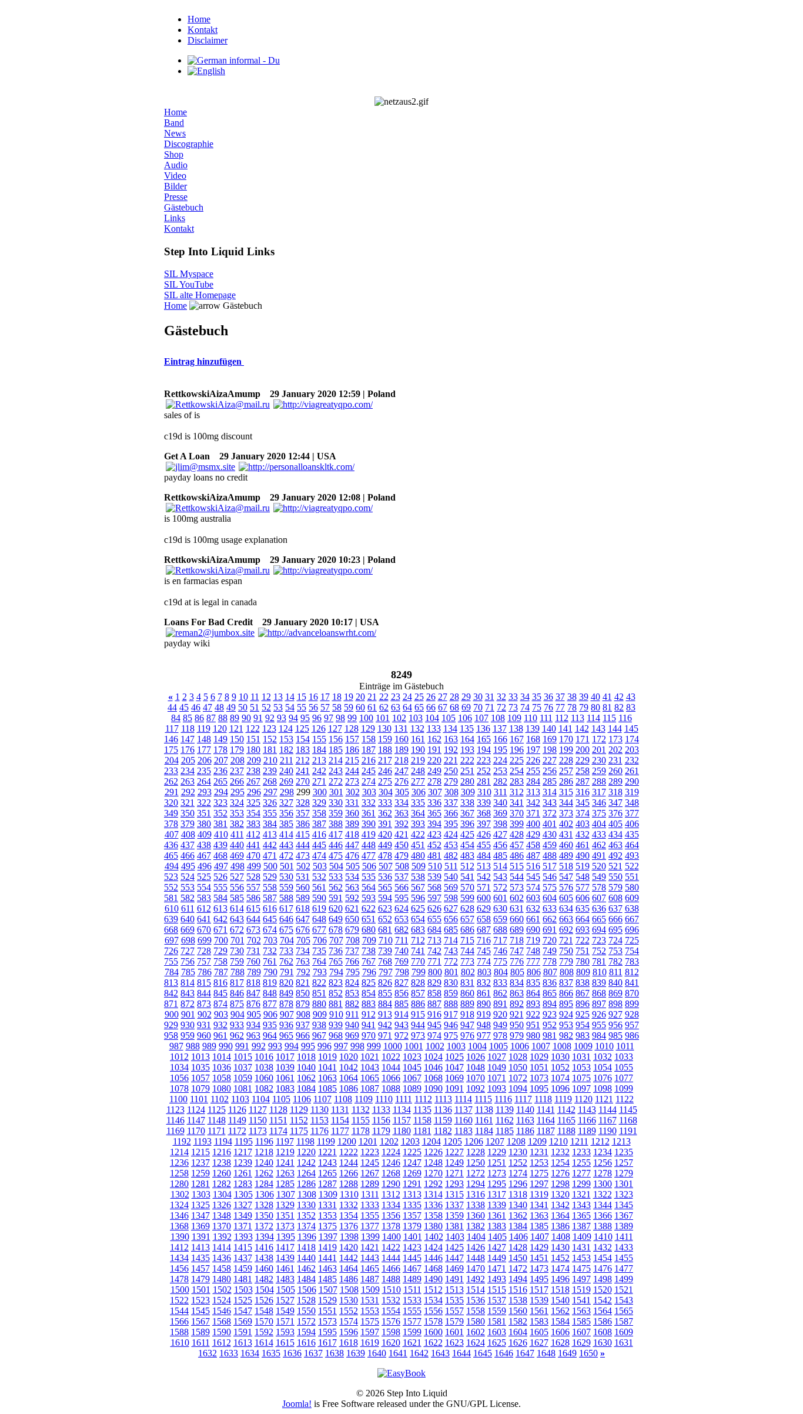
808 (567, 972)
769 (401, 961)
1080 (221, 1088)
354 (253, 813)
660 (517, 919)
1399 (370, 1237)
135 (467, 728)
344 (566, 803)
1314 (433, 1194)
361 (369, 813)
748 (533, 951)
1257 (623, 1163)
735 (319, 951)
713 (434, 940)
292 (188, 792)
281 (484, 781)
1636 (292, 1353)
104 (432, 718)
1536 (475, 1300)
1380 (433, 1226)
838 (583, 983)
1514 (475, 1290)
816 (220, 983)
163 (451, 739)
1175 (299, 1131)
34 (525, 697)
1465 (369, 1268)
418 (352, 834)
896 (583, 1004)
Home (199, 19)
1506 (306, 1290)
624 (401, 908)
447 (352, 845)
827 (401, 983)
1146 (175, 1120)
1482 (264, 1279)
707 (336, 940)
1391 (201, 1237)
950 (517, 1025)
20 (360, 697)
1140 (525, 1110)
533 (336, 877)
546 (550, 877)
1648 (546, 1353)
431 (566, 834)
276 (401, 781)
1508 (349, 1290)
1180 (402, 1131)
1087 (369, 1088)
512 (467, 866)
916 (434, 1014)
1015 (242, 1057)
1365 (581, 1215)
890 (484, 1004)
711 (402, 940)
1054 (602, 1067)
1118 (543, 1099)
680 (369, 930)
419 (369, 834)
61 (372, 707)
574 (533, 887)
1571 (285, 1321)
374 (583, 813)
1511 (412, 1290)
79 (583, 707)
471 (270, 856)
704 (287, 940)
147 (187, 739)
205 (188, 760)
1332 (348, 1205)
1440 (306, 1258)
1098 (602, 1088)
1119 (563, 1099)
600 (484, 898)
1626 (517, 1343)
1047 (454, 1067)
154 (303, 739)
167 (517, 739)
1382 (475, 1226)
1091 (454, 1088)
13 (278, 697)
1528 (306, 1300)
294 (221, 792)
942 (385, 1025)
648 (319, 919)
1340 (517, 1205)
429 (533, 834)
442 (270, 845)
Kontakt (203, 30)
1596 (348, 1332)
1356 (391, 1215)
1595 (327, 1332)
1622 (433, 1343)
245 (369, 771)
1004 (477, 1046)
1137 (463, 1110)
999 (374, 1046)
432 (583, 834)
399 (517, 824)
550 (615, 877)
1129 (299, 1110)
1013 (200, 1057)
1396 (306, 1237)
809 (583, 972)
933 (237, 1025)
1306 (264, 1194)
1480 (221, 1279)
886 (418, 1004)
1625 (496, 1343)
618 (303, 908)
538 (418, 877)
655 (434, 919)
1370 (221, 1226)
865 (550, 993)
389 (352, 824)
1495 (539, 1279)
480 (418, 856)
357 (303, 813)
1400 (391, 1237)
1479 (200, 1279)
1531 (369, 1300)
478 (385, 856)
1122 (624, 1099)
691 (550, 930)
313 (533, 792)
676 (303, 930)
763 (303, 961)
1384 (517, 1226)
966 (303, 1036)
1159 (443, 1120)
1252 (517, 1163)
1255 (581, 1163)
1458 (221, 1268)
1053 (581, 1067)
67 (442, 707)
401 (550, 824)
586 (253, 898)
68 (454, 707)
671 (220, 930)
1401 (412, 1237)
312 (517, 792)
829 (434, 983)
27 (442, 697)
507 (386, 866)
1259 (200, 1173)
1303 (201, 1194)
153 (286, 739)
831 (467, 983)
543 (500, 877)
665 (599, 919)
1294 (475, 1184)
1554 (391, 1311)
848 (270, 993)
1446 (433, 1258)
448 (369, 845)
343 (550, 803)
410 (221, 834)
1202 (389, 1141)
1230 (517, 1152)
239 (270, 771)
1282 (221, 1184)
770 (418, 961)
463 (615, 845)
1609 (623, 1332)
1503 (243, 1290)
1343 (581, 1205)
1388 (602, 1226)
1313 (412, 1194)
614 (237, 908)
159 (385, 739)
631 (517, 908)
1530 (348, 1300)
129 (368, 728)
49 (231, 707)
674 (270, 930)
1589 (200, 1332)
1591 (242, 1332)
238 (253, 771)
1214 (179, 1152)
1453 (581, 1258)
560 (303, 887)
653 (401, 919)
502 (303, 866)
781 (599, 961)
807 (550, 972)
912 (369, 1014)
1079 (200, 1088)
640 (187, 919)
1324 (179, 1205)
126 (319, 728)
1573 (327, 1321)
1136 (443, 1110)
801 (451, 972)
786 (205, 972)
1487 (369, 1279)
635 (583, 908)
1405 (497, 1237)
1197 (285, 1141)
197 (533, 750)
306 (418, 792)
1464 (348, 1268)
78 (572, 707)
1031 (581, 1057)
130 (384, 728)
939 (336, 1025)
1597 (369, 1332)
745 (484, 951)
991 (242, 1046)
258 (583, 771)
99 (352, 718)
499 (254, 866)
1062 (306, 1078)
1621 (412, 1343)
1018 (306, 1057)
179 (237, 750)
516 (533, 866)
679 (352, 930)
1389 (623, 1226)
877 (270, 1004)
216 (369, 760)
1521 (623, 1290)
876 (253, 1004)
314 (550, 792)
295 (237, 792)
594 (385, 898)
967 (319, 1036)
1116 (503, 1099)
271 (319, 781)
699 (205, 940)
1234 (602, 1152)
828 (418, 983)
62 (384, 707)
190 (418, 750)
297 (270, 792)
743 (451, 951)
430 (550, 834)
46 (195, 707)
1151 (278, 1120)
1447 (454, 1258)
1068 (433, 1078)
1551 (327, 1311)
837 (566, 983)
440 (237, 845)
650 (352, 919)
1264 (306, 1173)
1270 (433, 1173)
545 (533, 877)
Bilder (175, 186)
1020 (348, 1057)
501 (287, 866)
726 (171, 951)
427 (500, 834)
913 (385, 1014)
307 (435, 792)
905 (254, 1014)
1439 (285, 1258)
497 (221, 866)
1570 (264, 1321)
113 (577, 718)
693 (583, 930)
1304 (222, 1194)
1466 (391, 1268)
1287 (327, 1184)
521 (615, 866)
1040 (306, 1067)
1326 (221, 1205)
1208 (516, 1141)
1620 (391, 1343)
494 (172, 866)
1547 (242, 1311)
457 (517, 845)
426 (484, 834)
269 (286, 781)
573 (517, 887)
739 (385, 951)
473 (303, 856)
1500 (179, 1290)
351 (204, 813)
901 (188, 1014)
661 (533, 919)
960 (204, 1036)
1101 (199, 1099)
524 (187, 877)
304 (386, 792)
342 (533, 803)
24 (407, 697)
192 (451, 750)
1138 (484, 1110)
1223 (369, 1152)
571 (484, 887)
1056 (179, 1078)
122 (253, 728)
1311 (370, 1194)
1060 (264, 1078)
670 (204, 930)
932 (220, 1025)
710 (386, 940)
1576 (391, 1321)
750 (566, 951)
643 (237, 919)
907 (287, 1014)
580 (632, 887)
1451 (539, 1258)
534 (352, 877)
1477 (623, 1268)
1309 (328, 1194)
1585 (581, 1321)
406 (632, 824)
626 (434, 908)
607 (599, 898)
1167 (607, 1120)
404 (599, 824)
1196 (264, 1141)
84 (175, 718)
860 (467, 993)
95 (305, 718)
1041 (327, 1067)
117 (172, 728)
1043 (369, 1067)
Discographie (188, 144)
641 (204, 919)
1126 (237, 1110)
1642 (419, 1353)
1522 (179, 1300)
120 (220, 728)
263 (187, 781)
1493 (496, 1279)
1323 (623, 1194)
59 (348, 707)
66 (431, 707)
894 (550, 1004)
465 (171, 856)
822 (319, 983)
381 (220, 824)
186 (352, 750)
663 (566, 919)
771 (434, 961)
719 (533, 940)
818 (253, 983)
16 (313, 697)
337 (451, 803)
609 (632, 898)
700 (221, 940)
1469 (454, 1268)
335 (418, 803)
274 (369, 781)
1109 (363, 1099)
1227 (454, 1152)
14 (290, 697)
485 (500, 856)
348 (632, 803)
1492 (475, 1279)
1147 (196, 1120)
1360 (475, 1215)
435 (632, 834)
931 (204, 1025)
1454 (602, 1258)
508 (402, 866)
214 (336, 760)
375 (599, 813)
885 (401, 1004)
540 (451, 877)
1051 (539, 1067)
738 (369, 951)
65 (419, 707)
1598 (391, 1332)
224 (500, 760)
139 (533, 728)
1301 (623, 1184)
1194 (223, 1141)
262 (171, 781)
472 (286, 856)
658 (484, 919)
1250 (475, 1163)
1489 (412, 1279)
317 (599, 792)
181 (270, 750)
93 (281, 718)
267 (253, 781)
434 (615, 834)
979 (517, 1036)
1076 (602, 1078)
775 (500, 961)
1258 (179, 1173)
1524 (221, 1300)
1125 (217, 1110)
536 (385, 877)
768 (385, 961)
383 (253, 824)
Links (174, 218)
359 (336, 813)
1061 (285, 1078)
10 (243, 697)
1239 (242, 1163)
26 (431, 697)
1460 (264, 1268)
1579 (454, 1321)
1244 (348, 1163)
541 (467, 877)
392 (401, 824)
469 (237, 856)
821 (303, 983)
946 (451, 1025)
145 (631, 728)
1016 (264, 1057)
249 (434, 771)
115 (609, 718)
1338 (475, 1205)
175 (171, 750)
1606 (560, 1332)
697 (172, 940)
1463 (327, 1268)
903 (221, 1014)
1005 (498, 1046)
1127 (258, 1110)
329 (319, 803)
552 (171, 887)
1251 (496, 1163)
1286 (306, 1184)
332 (369, 803)
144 (615, 728)
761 (270, 961)
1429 (539, 1247)
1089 (412, 1088)
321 (187, 803)
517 (550, 866)
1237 (200, 1163)
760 (253, 961)
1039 (285, 1067)
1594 (306, 1332)
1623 (454, 1343)
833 (500, 983)
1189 (587, 1131)
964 (270, 1036)
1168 (628, 1120)
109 (514, 718)
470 (253, 856)
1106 (302, 1099)
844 (204, 993)
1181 (422, 1131)
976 (467, 1036)
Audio (176, 165)
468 (220, 856)
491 (599, 856)
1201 (368, 1141)
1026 (475, 1057)
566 (401, 887)
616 (270, 908)
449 (385, 845)
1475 (581, 1268)
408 (188, 834)
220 (434, 760)
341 (517, 803)
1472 (517, 1268)
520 (599, 866)
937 (303, 1025)
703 (270, 940)
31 (489, 697)
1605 (539, 1332)
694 (599, 930)
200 (583, 750)
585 (237, 898)
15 (301, 697)
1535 (454, 1300)
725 (632, 940)
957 (632, 1025)
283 (517, 781)
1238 (221, 1163)
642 (220, 919)
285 (550, 781)
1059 (242, 1078)
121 (236, 728)
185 (336, 750)
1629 (581, 1343)
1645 (482, 1353)
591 (336, 898)
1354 (348, 1215)
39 (583, 697)
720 (550, 940)
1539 (539, 1300)
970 (369, 1036)
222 (467, 760)
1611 (201, 1343)
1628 (560, 1343)
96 (317, 718)
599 (467, 898)
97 (328, 718)
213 (319, 760)
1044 (391, 1067)
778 (550, 961)
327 (286, 803)
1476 (602, 1268)
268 (270, 781)
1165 (566, 1120)
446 (336, 845)
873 (204, 1004)
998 (357, 1046)
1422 (391, 1247)
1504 (264, 1290)
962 (237, 1036)
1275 (539, 1173)
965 (286, 1036)
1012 (179, 1057)
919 (484, 1014)
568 (434, 887)
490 (583, 856)
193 (467, 750)
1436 (221, 1258)
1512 (433, 1290)
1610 (179, 1343)
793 (320, 972)
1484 (306, 1279)
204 (172, 760)
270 (303, 781)
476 (352, 856)
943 (401, 1025)
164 (467, 739)
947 (467, 1025)
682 (401, 930)
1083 (285, 1088)
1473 (539, 1268)
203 (632, 750)
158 (369, 739)
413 (270, 834)
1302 (179, 1194)
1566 (179, 1321)
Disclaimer (207, 40)
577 (583, 887)
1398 (349, 1237)
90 (246, 718)
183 (303, 750)
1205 (452, 1141)
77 (560, 707)
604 (550, 898)
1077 (623, 1078)
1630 (602, 1343)
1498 (602, 1279)
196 (517, 750)
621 (352, 908)
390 (369, 824)
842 (171, 993)
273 (352, 781)
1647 (525, 1353)
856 (401, 993)
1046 (433, 1067)
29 (466, 697)
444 (303, 845)
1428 (517, 1247)
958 (171, 1036)
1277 (581, 1173)
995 (308, 1046)
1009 (583, 1046)
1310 (349, 1194)
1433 (623, 1247)
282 (500, 781)
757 (204, 961)
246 (385, 771)
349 (171, 813)
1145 (628, 1110)
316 (583, 792)
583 (204, 898)
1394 (264, 1237)
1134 (402, 1110)
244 (352, 771)
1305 (243, 1194)
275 (385, 781)
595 (401, 898)
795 (353, 972)
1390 (179, 1237)
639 (171, 919)
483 (467, 856)
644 (253, 919)
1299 (581, 1184)
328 (303, 803)
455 (484, 845)
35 (536, 697)
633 (550, 908)
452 (434, 845)
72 (501, 707)
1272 (475, 1173)
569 (451, 887)
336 (434, 803)
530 (286, 877)
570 (467, 887)
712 (418, 940)
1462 (306, 1268)
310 (484, 792)
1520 (602, 1290)
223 (484, 760)
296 (254, 792)
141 (565, 728)
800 (435, 972)
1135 (422, 1110)
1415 (242, 1247)
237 (237, 771)
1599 (412, 1332)
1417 (285, 1247)
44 (172, 707)
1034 (179, 1067)
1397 (328, 1237)
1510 (391, 1290)
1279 (623, 1173)
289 (615, 781)
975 (451, 1036)
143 (598, 728)
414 (286, 834)
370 (517, 813)
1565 (623, 1311)
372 (550, 813)
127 (335, 728)
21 (372, 697)
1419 (327, 1247)
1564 (602, 1311)
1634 (249, 1353)
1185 (505, 1131)
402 (566, 824)
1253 (539, 1163)
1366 (602, 1215)
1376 (348, 1226)
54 (290, 707)
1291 (412, 1184)
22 (384, 697)
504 (336, 866)
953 (566, 1025)
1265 (327, 1173)
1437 (242, 1258)
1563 (581, 1311)
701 (237, 940)
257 (566, 771)
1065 (369, 1078)
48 (219, 707)
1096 (560, 1088)
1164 (546, 1120)
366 (451, 813)
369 (500, 813)
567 (418, 887)
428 (517, 834)
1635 (271, 1353)
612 (204, 908)
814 (187, 983)
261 (632, 771)
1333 (369, 1205)
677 (319, 930)
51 (254, 707)
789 (254, 972)
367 (467, 813)
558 (270, 887)
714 (451, 940)
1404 (476, 1237)
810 (600, 972)
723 (599, 940)
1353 (327, 1215)
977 (484, 1036)
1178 (361, 1131)
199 (566, 750)
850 (303, 993)
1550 (306, 1311)
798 (402, 972)
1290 (391, 1184)
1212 (600, 1141)
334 (401, 803)
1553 (369, 1311)
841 (632, 983)
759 (237, 961)
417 (336, 834)
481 (434, 856)
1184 (484, 1131)
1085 (327, 1088)
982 (566, 1036)
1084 (306, 1088)
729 (220, 951)
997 (341, 1046)
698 (188, 940)
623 (385, 908)
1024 (433, 1057)
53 (278, 707)
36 (548, 697)
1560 (517, 1311)
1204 (431, 1141)
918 (467, 1014)
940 (352, 1025)
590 (319, 898)
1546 (221, 1311)
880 (319, 1004)
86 (199, 718)
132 (417, 728)
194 (484, 750)
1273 (496, 1173)
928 (632, 1014)
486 (517, 856)
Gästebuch (183, 207)
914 (401, 1014)
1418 (306, 1247)
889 (467, 1004)
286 (566, 781)
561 (319, 887)
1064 (348, 1078)
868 (599, 993)
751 (583, 951)
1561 (539, 1311)
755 (171, 961)
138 (516, 728)
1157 (402, 1120)
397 (484, 824)
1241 (285, 1163)
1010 (604, 1046)
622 (369, 908)
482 (451, 856)
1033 (623, 1057)
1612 (221, 1343)
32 (501, 697)
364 (418, 813)
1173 (258, 1131)
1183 (463, 1131)
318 (615, 792)
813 (171, 983)
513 (484, 866)
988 (193, 1046)
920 (500, 1014)
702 (254, 940)
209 (254, 760)
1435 (200, 1258)
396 (467, 824)
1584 (560, 1321)
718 (517, 940)
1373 (285, 1226)
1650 (588, 1353)
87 (211, 718)
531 (303, 877)
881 (336, 1004)
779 (566, 961)
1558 (475, 1311)
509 (418, 866)
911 (352, 1014)
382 (237, 824)
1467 (412, 1268)
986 (632, 1036)
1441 (327, 1258)
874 (220, 1004)
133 (434, 728)
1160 (463, 1120)
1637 (313, 1353)
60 (360, 707)
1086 (348, 1088)
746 (500, 951)
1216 (221, 1152)
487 (533, 856)
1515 (496, 1290)
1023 (412, 1057)
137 (500, 728)
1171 (217, 1131)
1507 (328, 1290)
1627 (539, 1343)
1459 (242, 1268)
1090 (433, 1088)
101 (383, 718)
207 (221, 760)
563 (352, 887)
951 (533, 1025)
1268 (391, 1173)
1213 (621, 1141)
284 (533, 781)
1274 (517, 1173)
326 (270, 803)
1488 (391, 1279)
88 (222, 718)
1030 (560, 1057)
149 (220, 739)
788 (237, 972)
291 (172, 792)
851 (319, 993)
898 (615, 1004)
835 (533, 983)
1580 (475, 1321)
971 (385, 1036)
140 (549, 728)
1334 (391, 1205)
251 (467, 771)
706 (320, 940)
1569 (242, 1321)
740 (401, 951)
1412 (179, 1247)
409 (205, 834)
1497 (581, 1279)
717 (500, 940)
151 (253, 739)
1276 (560, 1173)
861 (484, 993)
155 (319, 739)
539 (434, 877)
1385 (539, 1226)
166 (500, 739)
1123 (175, 1110)
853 (352, 993)
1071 (496, 1078)
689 (517, 930)
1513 (454, 1290)
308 (451, 792)
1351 (285, 1215)
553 (187, 887)
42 (619, 697)
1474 (560, 1268)
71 (489, 707)
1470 (475, 1268)
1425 (454, 1247)
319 (632, 792)
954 (583, 1025)
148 (204, 739)
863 (517, 993)
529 (270, 877)
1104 (261, 1099)
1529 (327, 1300)
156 (336, 739)
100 (366, 718)
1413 (200, 1247)
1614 (264, 1343)
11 (254, 697)
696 (632, 930)
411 (237, 834)
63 (395, 707)
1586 (602, 1321)
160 (401, 739)
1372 (264, 1226)
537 (401, 877)
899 (632, 1004)
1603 (496, 1332)
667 (632, 919)
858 (434, 993)
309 (468, 792)
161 (418, 739)
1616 (306, 1343)
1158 (422, 1120)
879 (303, 1004)
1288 (348, 1184)
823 (336, 983)
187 (369, 750)
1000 (392, 1046)
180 (253, 750)
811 (616, 972)
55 (301, 707)
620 (336, 908)
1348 (221, 1215)
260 (615, 771)
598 (451, 898)
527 (237, 877)
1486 (348, 1279)
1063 (327, 1078)
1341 (539, 1205)
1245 (369, 1163)
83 (630, 707)
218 (401, 760)
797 (386, 972)
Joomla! (297, 1404)
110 (530, 718)
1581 (496, 1321)
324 (237, 803)
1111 (403, 1099)
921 (517, 1014)
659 (500, 919)
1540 (560, 1300)
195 (500, 750)
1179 (381, 1131)
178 (220, 750)
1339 (496, 1205)
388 (336, 824)
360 (352, 813)
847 (253, 993)
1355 (369, 1215)
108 (498, 718)
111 (546, 718)
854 (369, 993)
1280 (179, 1184)
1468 (433, 1268)
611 (188, 908)
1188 (566, 1131)
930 (187, 1025)
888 (451, 1004)
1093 (496, 1088)
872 (187, 1004)
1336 (433, 1205)
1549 (285, 1311)
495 (188, 866)
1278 (602, 1173)
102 (399, 718)
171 (583, 739)
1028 (517, 1057)
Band (174, 123)
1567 (200, 1321)
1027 (496, 1057)
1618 (348, 1343)
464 (632, 845)
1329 (285, 1205)
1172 (237, 1131)
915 (418, 1014)
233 (171, 771)
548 (583, 877)
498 (237, 866)
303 (369, 792)
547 (566, 877)
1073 (539, 1078)
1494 (517, 1279)
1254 (560, 1163)
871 (171, 1004)
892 (517, 1004)
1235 (623, 1152)
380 (204, 824)
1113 (443, 1099)
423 (434, 834)
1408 (560, 1237)
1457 (200, 1268)
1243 (327, 1163)
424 (451, 834)
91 (258, 718)
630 (500, 908)
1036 (221, 1067)
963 (253, 1036)
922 (533, 1014)
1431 (581, 1247)
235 (204, 771)
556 (237, 887)
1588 (179, 1332)
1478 (179, 1279)
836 (550, 983)
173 (615, 739)
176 (187, 750)
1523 (200, 1300)
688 (500, 930)
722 (583, 940)
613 (220, 908)
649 (336, 919)
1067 (412, 1078)
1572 (306, 1321)
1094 (517, 1088)
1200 (346, 1141)
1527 (285, 1300)
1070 (475, 1078)
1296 (517, 1184)
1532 (391, 1300)
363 (401, 813)
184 (319, 750)
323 (220, 803)
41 (607, 697)
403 (583, 824)
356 (286, 813)
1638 (334, 1353)
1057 (200, 1078)
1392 (222, 1237)
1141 (546, 1110)
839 (599, 983)
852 (336, 993)
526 (220, 877)
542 (484, 877)
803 (484, 972)
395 (451, 824)
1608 (602, 1332)
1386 (560, 1226)
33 (513, 697)
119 (203, 728)
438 (204, 845)
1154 (340, 1120)
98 (340, 718)
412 (253, 834)
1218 (264, 1152)
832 (484, 983)
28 (454, 697)
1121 (604, 1099)
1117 (523, 1099)
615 (253, 908)
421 (401, 834)
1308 (306, 1194)
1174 (278, 1131)
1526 (264, 1300)
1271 (454, 1173)
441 (253, 845)
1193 (202, 1141)
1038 (264, 1067)
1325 (200, 1205)
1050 (517, 1067)
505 (353, 866)
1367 (623, 1215)
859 (451, 993)
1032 (602, 1057)
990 (226, 1046)
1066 (391, 1078)
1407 (539, 1237)
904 (237, 1014)
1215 (200, 1152)
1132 (361, 1110)
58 (337, 707)
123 (269, 728)
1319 (539, 1194)
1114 (463, 1099)
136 (483, 728)
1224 (391, 1152)
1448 (475, 1258)
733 (286, 951)
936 (286, 1025)
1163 (525, 1120)
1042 (348, 1067)
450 (401, 845)
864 (533, 993)
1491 (454, 1279)
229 (583, 760)
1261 (242, 1173)
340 (500, 803)
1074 (560, 1078)
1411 (624, 1237)
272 (336, 781)
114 (593, 718)
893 (533, 1004)
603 (533, 898)
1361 (496, 1215)
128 (351, 728)
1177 (340, 1131)
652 (385, 919)
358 (319, 813)
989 (209, 1046)
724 (615, 940)
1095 (539, 1088)
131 (401, 728)
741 (418, 951)
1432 (602, 1247)
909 (320, 1014)
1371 (242, 1226)
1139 (505, 1110)
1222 (348, 1152)
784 (172, 972)
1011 (625, 1046)
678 (336, 930)
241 (303, 771)
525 (204, 877)
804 (501, 972)
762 (286, 961)
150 (237, 739)
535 (369, 877)
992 (259, 1046)
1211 (579, 1141)
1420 (348, 1247)
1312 (391, 1194)
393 (418, 824)
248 (418, 771)
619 (319, 908)
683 (418, 930)
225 (517, 760)
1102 (219, 1099)
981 (550, 1036)
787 (221, 972)
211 (286, 760)
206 (205, 760)
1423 (412, 1247)
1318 (517, 1194)
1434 (179, 1258)
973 (418, 1036)
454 (467, 845)
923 (550, 1014)
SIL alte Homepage (200, 295)
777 (533, 961)
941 (369, 1025)
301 (336, 792)
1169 (175, 1131)
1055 (623, 1067)
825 (369, 983)
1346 (179, 1215)
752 (599, 951)
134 (450, 728)
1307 (285, 1194)
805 (517, 972)
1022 (391, 1057)
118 (188, 728)
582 (187, 898)
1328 (264, 1205)
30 (478, 697)
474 (319, 856)
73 (513, 707)
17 (325, 697)
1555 (412, 1311)
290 (632, 781)
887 (434, 1004)
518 (566, 866)
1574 (348, 1321)
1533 (412, 1300)
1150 (258, 1120)
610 (172, 908)
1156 (381, 1120)
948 (484, 1025)
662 (550, 919)
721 (566, 940)
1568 (221, 1321)
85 (187, 718)
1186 (525, 1131)
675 (286, 930)
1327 (242, 1205)
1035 (200, 1067)
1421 (369, 1247)
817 (237, 983)
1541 (581, 1300)
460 (566, 845)
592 (352, 898)
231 (615, 760)
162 (434, 739)
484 (484, 856)
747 (517, 951)
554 (204, 887)
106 (465, 718)
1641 (398, 1353)
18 (337, 697)
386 (303, 824)
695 (615, 930)
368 (484, 813)
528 (253, 877)
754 (632, 951)
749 (550, 951)
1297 (539, 1184)
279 (451, 781)
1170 (196, 1131)
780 (583, 961)
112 (561, 718)
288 (599, 781)
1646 (503, 1353)
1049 (496, 1067)
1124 (196, 1110)
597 (434, 898)
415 (303, 834)
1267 (369, 1173)
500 (270, 866)
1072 (517, 1078)
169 (550, 739)
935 (270, 1025)
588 (286, 898)
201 (599, 750)
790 (270, 972)
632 (533, 908)
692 (566, 930)
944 (418, 1025)
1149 (237, 1120)
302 (353, 792)
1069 (454, 1078)
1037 (242, 1067)
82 (619, 707)
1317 (496, 1194)
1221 (327, 1152)
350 (187, 813)
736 (336, 951)
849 (286, 993)
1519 (581, 1290)
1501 (201, 1290)
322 (204, 803)
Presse (176, 197)
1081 (242, 1088)
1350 (264, 1215)
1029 (539, 1057)
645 (270, 919)
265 (220, 781)
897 (599, 1004)
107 (481, 718)
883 (369, 1004)
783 (632, 961)
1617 (327, 1343)
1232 (560, 1152)
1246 (391, 1163)
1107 (322, 1099)
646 (286, 919)
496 (205, 866)
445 (319, 845)
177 (204, 750)
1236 (179, 1163)
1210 (558, 1141)
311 (500, 792)
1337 (454, 1205)
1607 (581, 1332)
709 (369, 940)
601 (500, 898)
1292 (433, 1184)
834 (517, 983)
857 (418, 993)
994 (292, 1046)
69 (466, 707)
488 (550, 856)
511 (451, 866)
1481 (242, 1279)
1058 (221, 1078)
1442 (348, 1258)
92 (270, 718)
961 (220, 1036)
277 (418, 781)
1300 (602, 1184)
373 (566, 813)
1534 (433, 1300)
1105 (281, 1099)
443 (286, 845)
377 (632, 813)
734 (303, 951)
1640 (376, 1353)
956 (615, 1025)
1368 (179, 1226)
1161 (484, 1120)
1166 (587, 1120)
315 (566, 792)
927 (615, 1014)
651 (369, 919)
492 (615, 856)
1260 (221, 1173)
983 (583, 1036)
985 (615, 1036)
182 (286, 750)
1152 (299, 1120)
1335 (412, 1205)
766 (352, 961)
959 (187, 1036)
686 (467, 930)
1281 (200, 1184)
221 (451, 760)
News (175, 133)
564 (369, 887)
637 (615, 908)
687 (484, 930)
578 (599, 887)
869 (615, 993)
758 (220, 961)
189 (401, 750)
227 (550, 760)
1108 (343, 1099)
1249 (454, 1163)
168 (533, 739)
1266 (348, 1173)
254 (517, 771)
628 (467, 908)
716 (484, 940)
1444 (391, 1258)
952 (550, 1025)
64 (407, 707)
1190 (607, 1131)
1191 (628, 1131)
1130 (319, 1110)
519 (583, 866)
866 (566, 993)
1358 (433, 1215)
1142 (566, 1110)
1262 (264, 1173)
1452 (560, 1258)
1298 (560, 1184)
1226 (433, 1152)
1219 (285, 1152)
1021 (369, 1057)
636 (599, 908)
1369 (200, 1226)
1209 (537, 1141)
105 (448, 718)
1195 (244, 1141)
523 (171, 877)
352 (220, 813)
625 (418, 908)
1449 (496, 1258)
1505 (285, 1290)
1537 (496, 1300)
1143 (587, 1110)
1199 (326, 1141)
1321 (581, 1194)
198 (550, 750)
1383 (496, 1226)
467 (204, 856)
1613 (242, 1343)
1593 (285, 1332)
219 (418, 760)
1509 (370, 1290)
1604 (517, 1332)
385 (286, 824)
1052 (560, 1067)
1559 (496, 1311)
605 (566, 898)
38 (572, 697)
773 (467, 961)
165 (484, 739)
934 (253, 1025)
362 (385, 813)
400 (533, 824)
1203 (410, 1141)
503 (320, 866)
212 (303, 760)
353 (237, 813)
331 (352, 803)
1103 (240, 1099)
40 (595, 697)
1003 (456, 1046)
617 (286, 908)
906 (270, 1014)
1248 (433, 1163)
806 (534, 972)
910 (336, 1014)
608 (615, 898)
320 (171, 803)
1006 (519, 1046)
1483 (285, 1279)
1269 (412, 1173)
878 (286, 1004)
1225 (412, 1152)
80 (595, 707)
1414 (221, 1247)
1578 (433, 1321)
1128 (278, 1110)
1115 (483, 1099)
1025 (454, 1057)
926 (599, 1014)
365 (434, 813)
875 (237, 1004)
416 (319, 834)
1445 (412, 1258)
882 (352, 1004)
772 (451, 961)
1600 (433, 1332)
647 (303, 919)
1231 (539, 1152)
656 (451, 919)
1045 (412, 1067)
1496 (560, 1279)
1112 (423, 1099)
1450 (517, 1258)
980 (533, 1036)
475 (336, 856)
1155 (361, 1120)
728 (204, 951)
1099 (623, 1088)
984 (599, 1036)
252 (484, 771)
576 (566, 887)
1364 (560, 1215)
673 (253, 930)
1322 (602, 1194)
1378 (391, 1226)
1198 (305, 1141)
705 (303, 940)
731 (253, 951)
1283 (242, 1184)
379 (187, 824)
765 (336, 961)
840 (615, 983)
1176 (319, 1131)
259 (599, 771)
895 (566, 1004)
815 (204, 983)
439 (220, 845)
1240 (264, 1163)
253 (500, 771)
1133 (381, 1110)
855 (385, 993)
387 (319, 824)
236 (220, 771)
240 (286, 771)
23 (395, 697)
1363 (539, 1215)
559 (286, 887)
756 (187, 961)
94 (293, 718)
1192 (182, 1141)
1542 (602, 1300)
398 (500, 824)
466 (187, 856)
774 (484, 961)
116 (625, 718)
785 (188, 972)
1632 (207, 1353)
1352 (306, 1215)
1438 (264, 1258)
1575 (369, 1321)
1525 (242, 1300)
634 (566, 908)
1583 (539, 1321)
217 (385, 760)
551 (632, 877)
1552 (348, 1311)
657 (467, 919)
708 (353, 940)
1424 (433, 1247)
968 (336, 1036)
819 (270, 983)
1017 (285, 1057)
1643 (440, 1353)
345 (583, 803)
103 (416, 718)
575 (550, 887)
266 (237, 781)
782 (615, 961)
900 (172, 1014)
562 (336, 887)
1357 (412, 1215)
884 (385, 1004)
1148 (217, 1120)
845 (220, 993)
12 (266, 697)
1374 (306, 1226)
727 (187, 951)
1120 (583, 1099)
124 (286, 728)
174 (632, 739)
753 (615, 951)
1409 (582, 1237)
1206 (473, 1141)
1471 (496, 1268)
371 (533, 813)
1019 (327, 1057)
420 (385, 834)
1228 (475, 1152)
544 (517, 877)
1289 (369, 1184)
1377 (369, 1226)
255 (533, 771)
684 (434, 930)
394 (434, 824)
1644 (461, 1353)
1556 (433, 1311)
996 (324, 1046)
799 (418, 972)
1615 (285, 1343)
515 (517, 866)
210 (270, 760)
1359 (454, 1215)
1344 (602, 1205)
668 (171, 930)
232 (632, 760)
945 (434, 1025)
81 (607, 707)
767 (369, 961)
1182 (443, 1131)
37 (560, 697)
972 (401, 1036)
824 (352, 983)
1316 (475, 1194)
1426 (475, 1247)
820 (286, 983)
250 (451, 771)
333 (385, 803)
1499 (623, 1279)
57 (325, 707)
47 (207, 707)
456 (500, 845)
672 (237, 930)
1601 (454, 1332)
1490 (433, 1279)
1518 (560, 1290)
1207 (495, 1141)
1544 (179, 1311)
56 (313, 707)
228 (566, 760)
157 (352, 739)
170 (566, 739)
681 (385, 930)
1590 (221, 1332)
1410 (603, 1237)
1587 (623, 1321)
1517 (539, 1290)
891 (500, 1004)
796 (369, 972)
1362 (517, 1215)
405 (615, 824)
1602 (475, 1332)
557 (253, 887)
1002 (435, 1046)
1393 (243, 1237)
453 (451, 845)
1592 (264, 1332)
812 (632, 972)
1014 (221, 1057)
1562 (560, 1311)
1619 (369, 1343)
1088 (391, 1088)
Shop (173, 154)
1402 (433, 1237)
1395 (285, 1237)
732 (270, 951)
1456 (179, 1268)
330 (336, 803)
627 (451, 908)
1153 (319, 1120)
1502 (222, 1290)
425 (467, 834)
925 (583, 1014)
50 (242, 707)
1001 (413, 1046)
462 (599, 845)
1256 (602, 1163)
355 (270, 813)
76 (548, 707)
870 (632, 993)
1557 (454, 1311)
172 (599, 739)
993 (275, 1046)
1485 (327, 1279)
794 (336, 972)
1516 (517, 1290)
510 (435, 866)
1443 (369, 1258)
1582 (517, 1321)
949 (500, 1025)
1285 (285, 1184)
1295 (496, 1184)
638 (632, 908)
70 (478, 707)
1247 (412, 1163)
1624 (475, 1343)
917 (451, 1014)
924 (566, 1014)
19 (348, 697)
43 (630, 697)
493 (632, 856)
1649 (567, 1353)
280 (467, 781)
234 (187, 771)
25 (419, 697)
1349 (242, 1215)
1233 (581, 1152)
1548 (264, 1311)
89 (234, 718)
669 (187, 930)
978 (500, 1036)
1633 (228, 1353)
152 (270, 739)
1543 (623, 1300)
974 (434, 1036)
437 (187, 845)
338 (467, 803)
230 (599, 760)
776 (517, 961)
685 (451, 930)
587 (270, 898)
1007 (540, 1046)
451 (418, 845)
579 (615, 887)
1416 (264, 1247)
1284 (264, 1184)
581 (171, 898)
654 (418, 919)
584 (220, 898)
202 (615, 750)
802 (468, 972)
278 (434, 781)
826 (385, 983)
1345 (623, 1205)
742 (434, 951)
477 (369, 856)
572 (500, 887)
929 (171, 1025)
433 (599, 834)
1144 (607, 1110)
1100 (178, 1099)
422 (418, 834)
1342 (560, 1205)
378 (171, 824)
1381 (454, 1226)
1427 (496, 1247)
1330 (306, 1205)
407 (172, 834)
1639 (355, 1353)
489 (566, 856)
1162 (505, 1120)
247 (401, 771)
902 (205, 1014)
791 (287, 972)
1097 (581, 1088)
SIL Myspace (188, 274)
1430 (560, 1247)
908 (303, 1014)
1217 (242, 1152)
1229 (496, 1152)
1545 (200, 1311)
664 (583, 919)
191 (434, 750)
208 (237, 760)
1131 (340, 1110)
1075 (581, 1078)
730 (237, 951)
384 (270, 824)
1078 (179, 1088)
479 (401, 856)
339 (484, 803)
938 (319, 1025)
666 (615, 919)
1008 (562, 1046)
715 (467, 940)
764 (319, 961)
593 (369, 898)
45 (184, 707)
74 (525, 707)
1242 (306, 1163)
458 (533, 845)
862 (500, 993)
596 (418, 898)
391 (385, 824)
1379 (412, 1226)
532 (319, 877)
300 (320, 792)
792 (303, 972)
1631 (623, 1343)
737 (352, 951)
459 (550, 845)
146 (171, 739)
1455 (623, 1258)
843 (187, 993)
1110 (384, 1099)
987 (176, 1046)
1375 (327, 1226)
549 (599, 877)
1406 (518, 1237)
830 (451, 983)
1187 (546, 1131)
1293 (454, 1184)
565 (385, 887)
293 (205, 792)
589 (303, 898)
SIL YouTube (188, 284)
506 (369, 866)
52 (266, 707)
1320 (560, 1194)
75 (536, 707)
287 (583, 781)
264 (204, 781)
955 (599, 1025)
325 (253, 803)
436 (171, 845)
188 (385, 750)
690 (533, 930)
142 (582, 728)
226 (533, 760)
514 (500, 866)
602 (517, 898)
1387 (581, 1226)
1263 (285, 1173)
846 (237, 993)
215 (352, 760)
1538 (517, 1300)
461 (583, 845)
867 (583, 993)
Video (175, 176)
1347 (200, 1215)
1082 (264, 1088)
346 (599, 803)
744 (467, 951)
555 (220, 887)
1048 (475, 1067)
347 (615, 803)
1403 (455, 1237)
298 (287, 792)
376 (615, 813)
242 (319, 771)
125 (302, 728)
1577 (412, 1321)
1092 (475, 1088)
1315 (454, 1194)
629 (484, 908)
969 (352, 1036)
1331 (327, 1205)
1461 (285, 1268)
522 (632, 866)
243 (336, 771)
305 (402, 792)
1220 (306, 1152)
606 (583, 898)
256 (550, 771)
